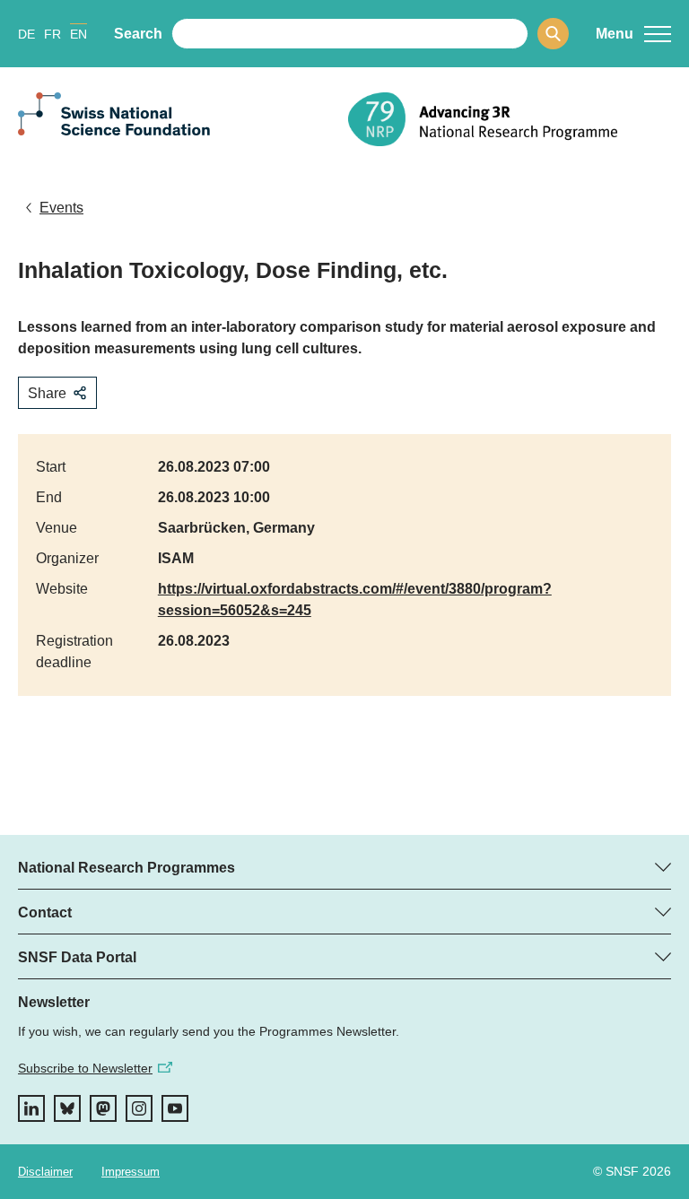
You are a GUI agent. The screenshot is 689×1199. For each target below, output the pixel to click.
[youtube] (174, 1108)
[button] (633, 34)
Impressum (130, 1171)
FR (52, 34)
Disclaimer (45, 1171)
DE (26, 34)
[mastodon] (103, 1108)
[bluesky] (67, 1108)
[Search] (553, 33)
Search (138, 33)
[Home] (509, 119)
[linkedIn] (31, 1108)
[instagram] (139, 1108)
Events (61, 207)
